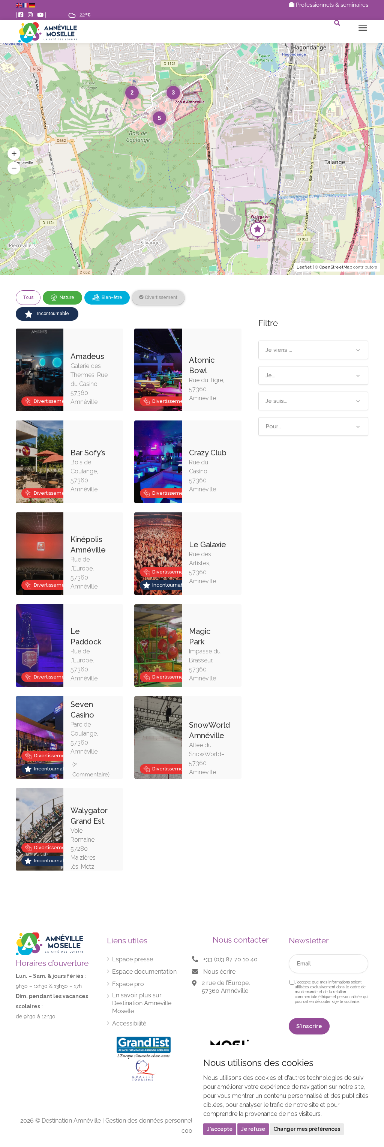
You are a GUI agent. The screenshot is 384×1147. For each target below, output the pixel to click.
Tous (28, 297)
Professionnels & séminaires (331, 5)
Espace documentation (144, 971)
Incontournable (53, 313)
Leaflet (304, 267)
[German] (32, 5)
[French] (25, 5)
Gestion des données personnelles (152, 1120)
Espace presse (132, 959)
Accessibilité (129, 1023)
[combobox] (313, 350)
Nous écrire (219, 971)
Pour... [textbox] (273, 426)
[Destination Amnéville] (48, 32)
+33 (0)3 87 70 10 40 (230, 959)
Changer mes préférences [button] (306, 1129)
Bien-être (112, 297)
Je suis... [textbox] (276, 401)
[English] (19, 5)
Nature (67, 297)
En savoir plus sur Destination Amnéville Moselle (141, 1003)
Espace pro (128, 984)
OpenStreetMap (336, 267)
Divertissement (161, 297)
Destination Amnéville (71, 1120)
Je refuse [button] (253, 1129)
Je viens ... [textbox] (279, 350)
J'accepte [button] (219, 1129)
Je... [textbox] (270, 375)
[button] (14, 153)
